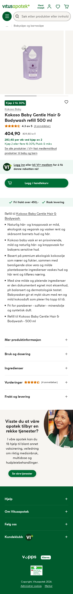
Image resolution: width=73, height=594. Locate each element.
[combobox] (42, 16)
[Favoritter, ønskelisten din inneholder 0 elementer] (58, 6)
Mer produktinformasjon (23, 340)
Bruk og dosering (17, 354)
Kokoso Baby (13, 109)
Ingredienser (14, 368)
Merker (49, 585)
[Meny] (7, 16)
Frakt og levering (17, 396)
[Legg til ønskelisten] (66, 102)
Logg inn (19, 165)
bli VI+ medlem (42, 165)
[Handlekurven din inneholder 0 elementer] (66, 6)
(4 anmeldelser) (42, 126)
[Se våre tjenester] (22, 448)
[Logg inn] (49, 6)
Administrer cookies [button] (31, 585)
